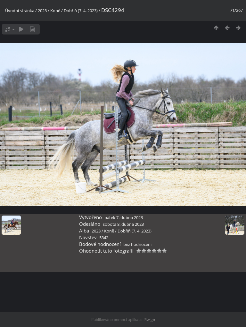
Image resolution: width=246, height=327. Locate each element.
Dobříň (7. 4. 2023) (81, 10)
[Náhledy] (216, 27)
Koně (55, 10)
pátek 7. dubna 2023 (123, 217)
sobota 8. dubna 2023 (123, 224)
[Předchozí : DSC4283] (227, 27)
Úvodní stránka (19, 10)
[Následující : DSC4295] (238, 27)
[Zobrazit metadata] (32, 29)
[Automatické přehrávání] (21, 29)
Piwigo (149, 319)
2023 (42, 10)
